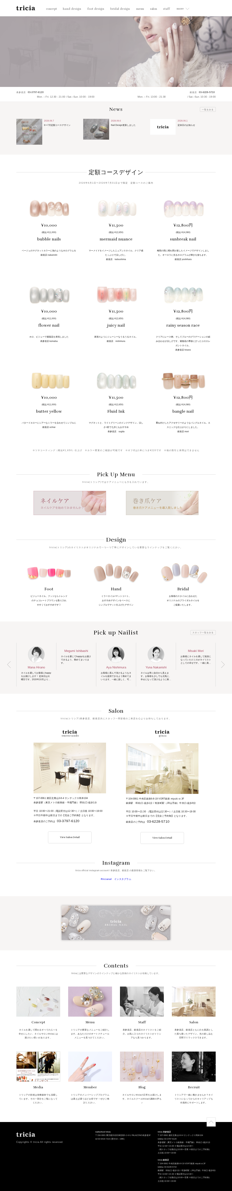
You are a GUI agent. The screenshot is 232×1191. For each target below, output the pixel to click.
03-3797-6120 (68, 821)
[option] (116, 43)
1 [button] (110, 84)
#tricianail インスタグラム (116, 879)
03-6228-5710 (158, 821)
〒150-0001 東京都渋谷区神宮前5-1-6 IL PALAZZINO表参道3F (123, 1135)
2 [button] (117, 84)
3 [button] (123, 84)
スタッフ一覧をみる (203, 632)
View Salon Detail (70, 837)
